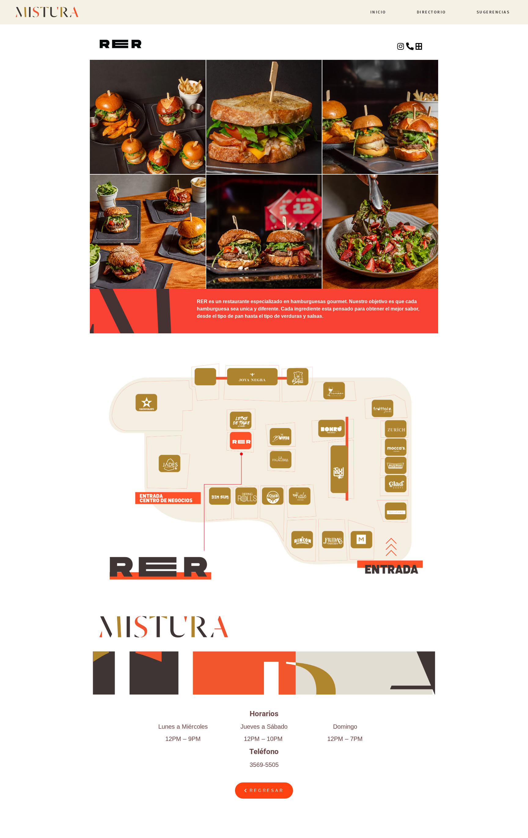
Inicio (378, 12)
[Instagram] (401, 46)
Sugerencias (493, 12)
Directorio (431, 12)
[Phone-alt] (410, 46)
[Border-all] (419, 46)
